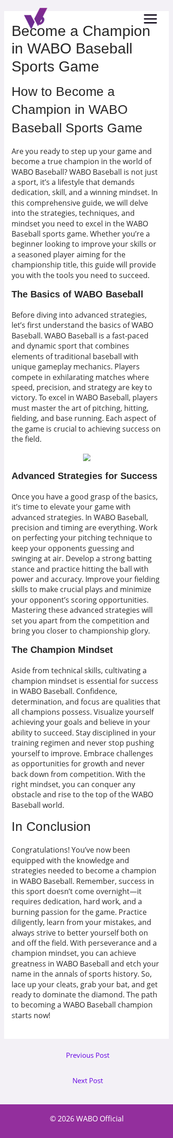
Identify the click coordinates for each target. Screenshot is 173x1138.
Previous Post (87, 1055)
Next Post (87, 1080)
